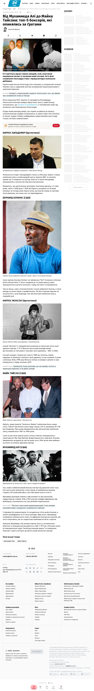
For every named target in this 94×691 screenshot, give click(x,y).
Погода (8, 598)
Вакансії (80, 559)
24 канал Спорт (7, 9)
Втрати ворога (39, 601)
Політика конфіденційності (68, 554)
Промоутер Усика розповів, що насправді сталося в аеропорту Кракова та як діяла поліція (29, 367)
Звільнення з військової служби (73, 586)
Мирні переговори (40, 591)
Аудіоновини (9, 596)
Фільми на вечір (40, 614)
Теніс (53, 3)
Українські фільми (40, 612)
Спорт (37, 628)
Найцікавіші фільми (41, 609)
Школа (66, 612)
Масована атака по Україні (43, 596)
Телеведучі (51, 565)
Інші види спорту (73, 3)
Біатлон (37, 638)
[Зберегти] (55, 35)
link (26, 568)
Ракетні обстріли (40, 586)
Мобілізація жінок (69, 591)
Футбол (25, 3)
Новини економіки (12, 607)
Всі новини (9, 584)
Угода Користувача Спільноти (68, 569)
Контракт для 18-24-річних (72, 593)
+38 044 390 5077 (31, 556)
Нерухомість (10, 628)
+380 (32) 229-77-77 (60, 664)
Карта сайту (81, 568)
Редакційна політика (54, 559)
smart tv (75, 674)
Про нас (50, 553)
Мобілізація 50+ (68, 588)
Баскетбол (45, 3)
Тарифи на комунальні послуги (15, 617)
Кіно (36, 607)
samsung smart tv (86, 674)
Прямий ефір (10, 591)
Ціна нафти (9, 609)
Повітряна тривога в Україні (43, 593)
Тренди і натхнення (11, 635)
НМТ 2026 (67, 614)
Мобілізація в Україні (71, 584)
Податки (8, 619)
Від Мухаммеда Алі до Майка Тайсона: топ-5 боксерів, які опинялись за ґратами (39, 9)
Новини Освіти (69, 607)
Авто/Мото (61, 3)
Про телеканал (52, 562)
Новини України (10, 588)
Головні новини (10, 586)
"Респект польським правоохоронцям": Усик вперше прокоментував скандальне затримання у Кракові (29, 506)
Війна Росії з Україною (43, 584)
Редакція (50, 556)
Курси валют (9, 612)
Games (37, 3)
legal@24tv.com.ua (70, 666)
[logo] (14, 3)
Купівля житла (10, 633)
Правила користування (54, 571)
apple (64, 674)
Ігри (79, 571)
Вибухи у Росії (39, 598)
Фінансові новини (11, 614)
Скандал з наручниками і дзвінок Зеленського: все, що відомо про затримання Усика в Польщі (31, 94)
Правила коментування (69, 573)
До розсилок (37, 651)
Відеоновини (10, 593)
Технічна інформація (84, 553)
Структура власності (83, 562)
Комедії (37, 617)
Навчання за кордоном (71, 619)
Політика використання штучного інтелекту (68, 559)
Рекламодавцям (52, 568)
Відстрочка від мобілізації (72, 596)
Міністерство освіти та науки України (75, 609)
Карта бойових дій (40, 588)
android (54, 674)
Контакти (80, 556)
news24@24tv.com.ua (10, 556)
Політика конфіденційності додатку (68, 564)
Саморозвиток (68, 617)
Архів (79, 565)
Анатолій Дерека (14, 29)
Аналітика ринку (11, 630)
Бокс (31, 3)
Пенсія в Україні (10, 622)
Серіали (37, 619)
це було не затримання (27, 105)
